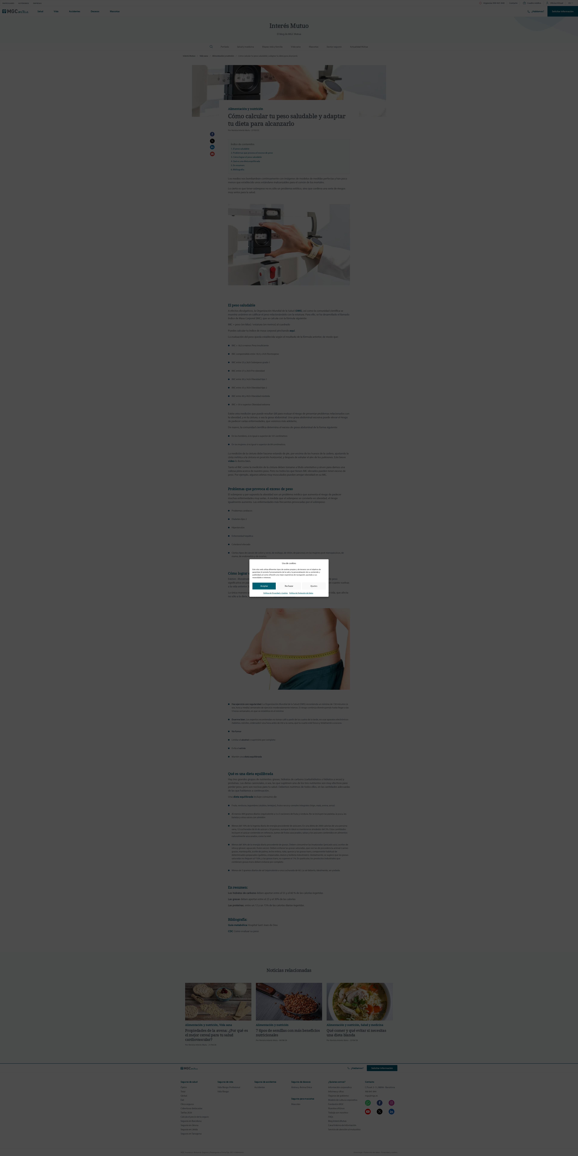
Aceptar (264, 585)
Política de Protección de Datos (301, 593)
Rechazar (289, 585)
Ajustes (313, 585)
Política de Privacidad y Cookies (275, 593)
